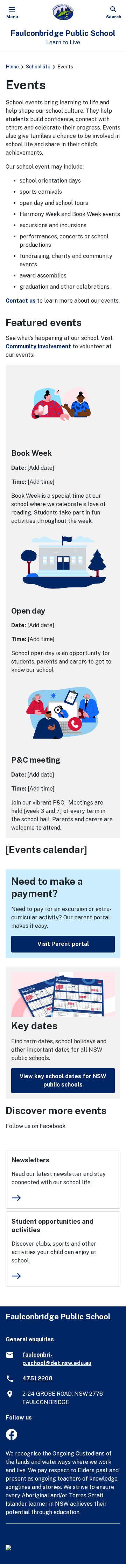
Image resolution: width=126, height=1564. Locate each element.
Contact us (21, 300)
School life (38, 66)
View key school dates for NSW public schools (63, 1080)
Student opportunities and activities (52, 1225)
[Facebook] (11, 1438)
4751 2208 (37, 1378)
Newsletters (30, 1160)
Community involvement (38, 346)
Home (12, 66)
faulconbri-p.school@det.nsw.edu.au (56, 1358)
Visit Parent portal (63, 944)
